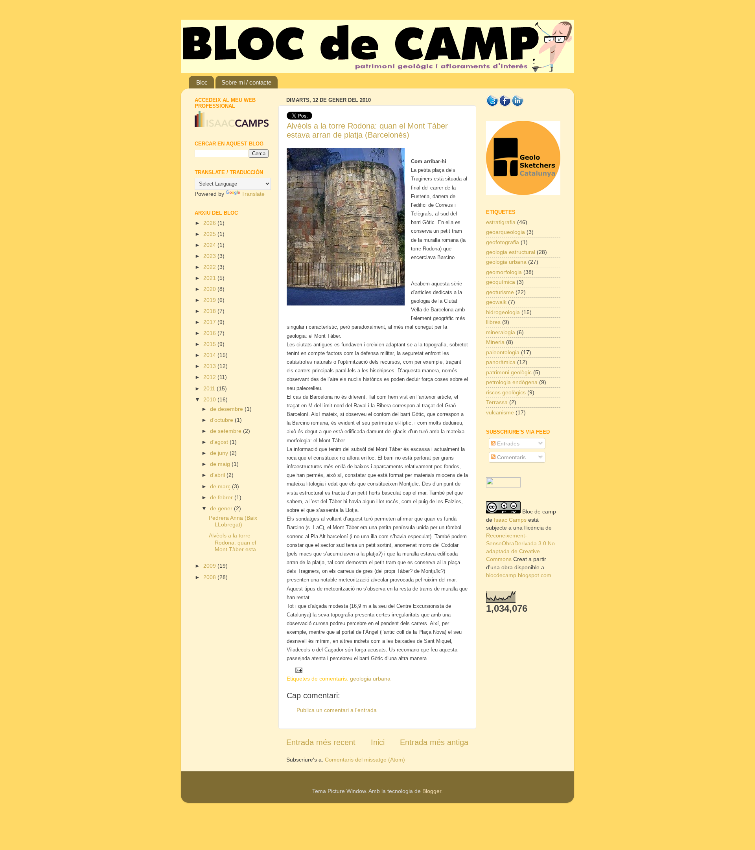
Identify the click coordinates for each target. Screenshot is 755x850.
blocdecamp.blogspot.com (518, 575)
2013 (210, 366)
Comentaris (510, 457)
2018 (210, 311)
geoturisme (500, 292)
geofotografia (502, 242)
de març (221, 486)
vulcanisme (500, 412)
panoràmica (501, 362)
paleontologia (502, 352)
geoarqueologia (505, 232)
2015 (210, 344)
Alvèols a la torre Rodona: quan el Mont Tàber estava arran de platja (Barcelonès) (367, 130)
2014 (210, 355)
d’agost (220, 442)
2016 (210, 333)
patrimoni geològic (509, 372)
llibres (493, 322)
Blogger (431, 791)
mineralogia (500, 332)
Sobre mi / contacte (246, 82)
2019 (210, 300)
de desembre (227, 409)
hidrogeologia (503, 312)
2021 (210, 278)
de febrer (222, 497)
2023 (210, 256)
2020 (210, 289)
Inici (378, 742)
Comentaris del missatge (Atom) (365, 759)
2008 (210, 577)
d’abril (218, 475)
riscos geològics (506, 392)
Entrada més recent (320, 742)
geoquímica (500, 282)
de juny (220, 453)
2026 (210, 223)
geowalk (496, 302)
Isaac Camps (510, 520)
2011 (210, 388)
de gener (222, 508)
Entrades (507, 443)
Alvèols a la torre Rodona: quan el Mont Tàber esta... (235, 542)
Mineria (495, 342)
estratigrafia (501, 222)
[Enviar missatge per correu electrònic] (297, 669)
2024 (210, 245)
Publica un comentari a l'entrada (336, 710)
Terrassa (497, 402)
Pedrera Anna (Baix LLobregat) (233, 521)
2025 (210, 234)
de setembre (226, 431)
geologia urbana (370, 678)
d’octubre (222, 420)
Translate (253, 194)
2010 (210, 399)
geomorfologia (504, 272)
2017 (210, 322)
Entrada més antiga (434, 742)
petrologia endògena (512, 382)
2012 (210, 377)
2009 (210, 566)
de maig (221, 464)
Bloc (202, 82)
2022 (210, 267)
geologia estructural (510, 252)
